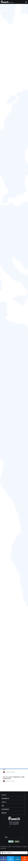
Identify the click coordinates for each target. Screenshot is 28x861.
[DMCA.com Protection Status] (17, 841)
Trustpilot (8, 826)
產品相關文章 (5, 798)
